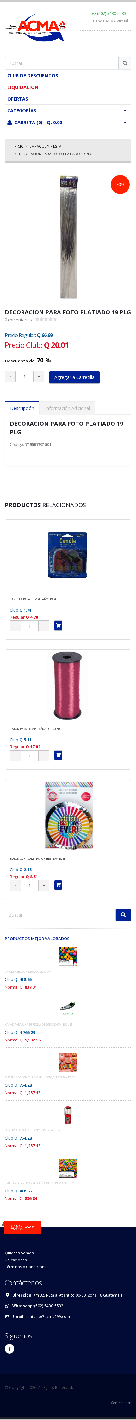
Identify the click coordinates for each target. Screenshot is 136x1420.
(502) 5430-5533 (111, 13)
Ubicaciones (16, 1259)
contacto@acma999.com (47, 1316)
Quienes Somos (19, 1252)
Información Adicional (67, 408)
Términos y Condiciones (27, 1266)
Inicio (18, 146)
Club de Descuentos (32, 75)
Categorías (21, 110)
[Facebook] (9, 1349)
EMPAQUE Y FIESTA (45, 146)
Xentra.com (121, 1402)
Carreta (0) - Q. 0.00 (37, 122)
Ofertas (17, 99)
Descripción (22, 408)
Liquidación (23, 87)
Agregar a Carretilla (74, 377)
